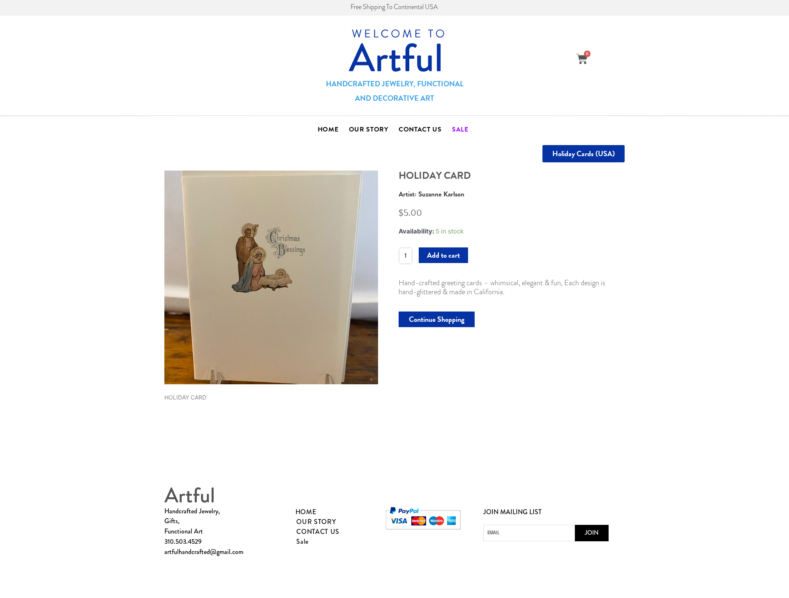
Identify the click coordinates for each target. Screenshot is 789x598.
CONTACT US (420, 129)
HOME (328, 129)
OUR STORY (368, 129)
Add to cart (443, 255)
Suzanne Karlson (441, 194)
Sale (460, 129)
